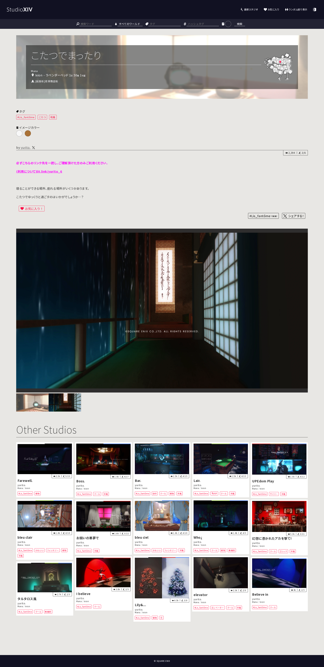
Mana (20, 488)
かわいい (39, 550)
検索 (239, 24)
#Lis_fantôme (25, 117)
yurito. (26, 147)
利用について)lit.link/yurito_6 (40, 171)
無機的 (232, 550)
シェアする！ (296, 216)
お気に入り (273, 9)
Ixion (27, 488)
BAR (155, 493)
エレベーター (217, 607)
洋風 (106, 493)
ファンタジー (53, 550)
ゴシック (283, 551)
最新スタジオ (251, 9)
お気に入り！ (34, 208)
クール (97, 493)
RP (215, 493)
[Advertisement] (162, 642)
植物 (37, 493)
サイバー (274, 493)
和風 (53, 117)
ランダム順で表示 (298, 9)
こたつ (42, 117)
